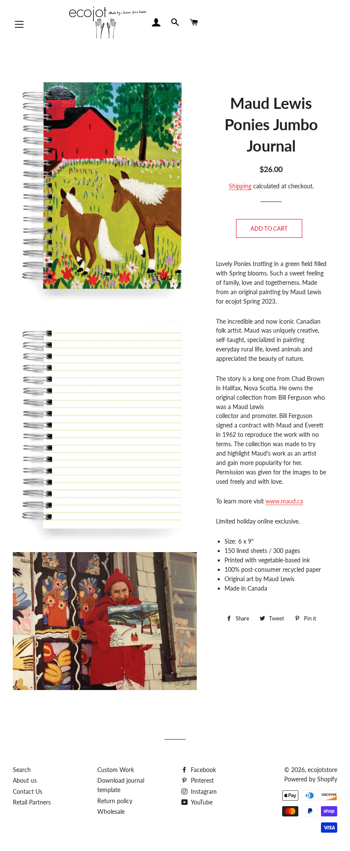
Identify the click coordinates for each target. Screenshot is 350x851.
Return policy (114, 800)
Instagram (203, 791)
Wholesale (111, 811)
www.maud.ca (284, 501)
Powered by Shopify (310, 779)
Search (22, 769)
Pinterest (201, 780)
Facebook (202, 769)
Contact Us (27, 791)
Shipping (240, 186)
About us (25, 780)
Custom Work (115, 769)
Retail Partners (32, 802)
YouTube (201, 802)
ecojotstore (322, 769)
